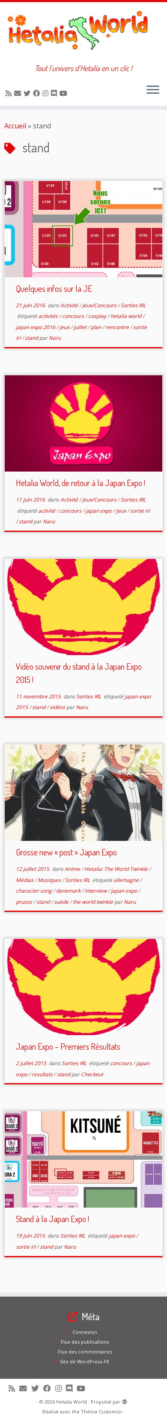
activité (47, 510)
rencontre (117, 327)
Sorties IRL (133, 305)
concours (73, 316)
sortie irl (140, 510)
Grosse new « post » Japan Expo (66, 852)
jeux (65, 327)
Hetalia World (71, 1401)
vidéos (58, 707)
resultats (43, 1074)
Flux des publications (85, 1342)
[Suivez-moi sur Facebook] (37, 93)
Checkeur (92, 1074)
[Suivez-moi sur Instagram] (46, 93)
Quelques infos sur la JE (54, 288)
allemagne (126, 880)
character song (34, 890)
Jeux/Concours (100, 305)
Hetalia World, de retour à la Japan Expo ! (80, 482)
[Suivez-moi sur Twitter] (28, 93)
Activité (69, 305)
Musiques (50, 880)
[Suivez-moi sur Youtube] (65, 93)
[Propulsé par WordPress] (125, 1400)
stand (32, 337)
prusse (24, 901)
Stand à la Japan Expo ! (52, 1218)
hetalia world (126, 316)
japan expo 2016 (36, 327)
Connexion (84, 1332)
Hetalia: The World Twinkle (116, 869)
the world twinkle (93, 901)
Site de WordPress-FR (84, 1361)
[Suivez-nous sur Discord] (55, 93)
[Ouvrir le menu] (152, 90)
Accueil (15, 126)
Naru (55, 337)
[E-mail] (19, 93)
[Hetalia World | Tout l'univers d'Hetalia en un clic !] (83, 32)
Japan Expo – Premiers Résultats (68, 1046)
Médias (25, 880)
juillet (81, 327)
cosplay (97, 316)
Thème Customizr (101, 1411)
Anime (73, 869)
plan (96, 327)
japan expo (99, 510)
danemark (69, 890)
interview (96, 890)
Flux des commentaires (85, 1351)
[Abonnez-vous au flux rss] (10, 93)
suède (62, 901)
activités (48, 316)
